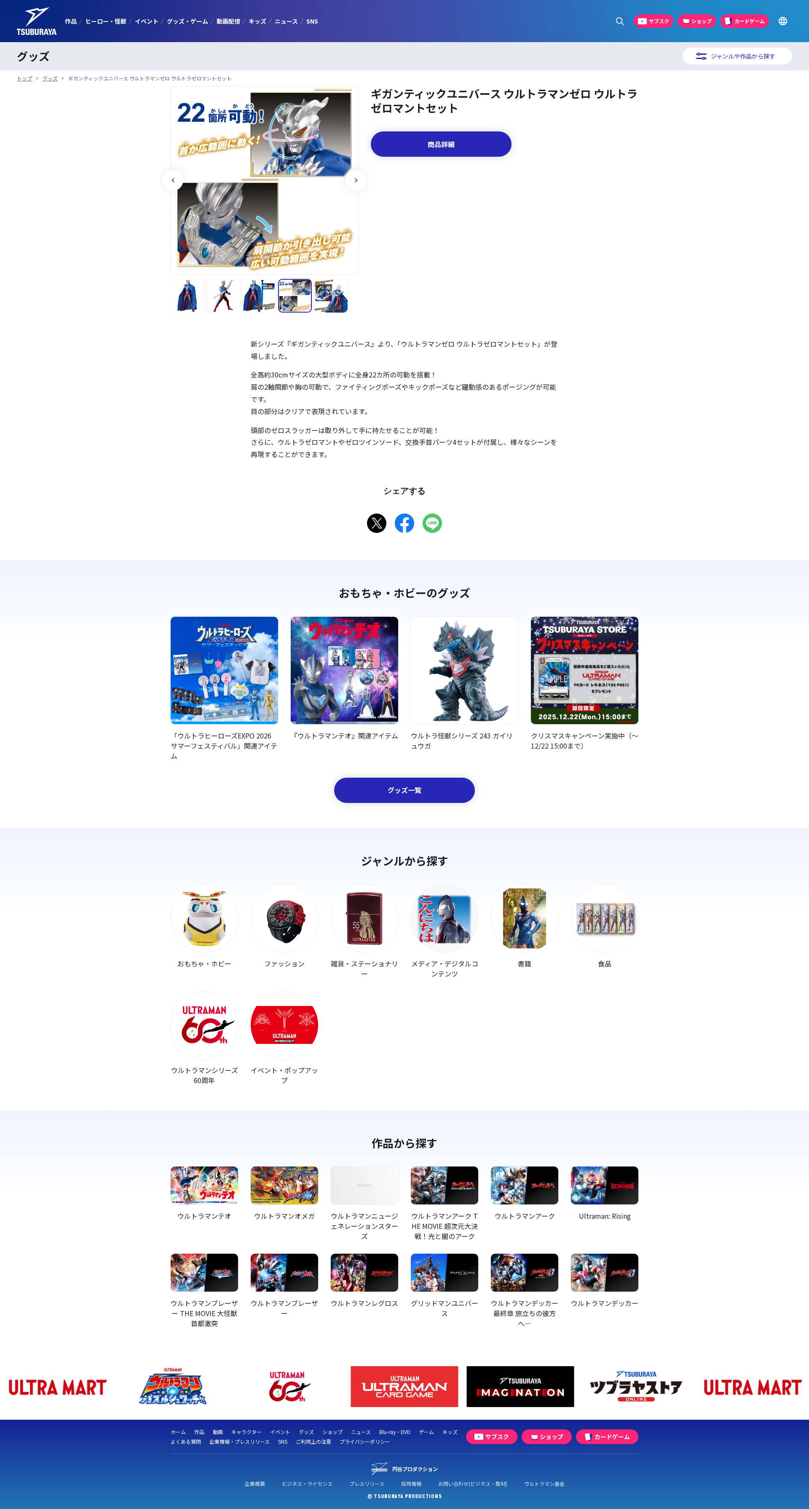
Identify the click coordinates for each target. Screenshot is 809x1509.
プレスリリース (366, 1483)
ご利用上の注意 (313, 1441)
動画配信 (228, 21)
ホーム (178, 1431)
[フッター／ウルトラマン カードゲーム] (404, 1386)
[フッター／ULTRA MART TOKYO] (57, 1386)
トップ (24, 78)
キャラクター (246, 1431)
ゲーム (426, 1431)
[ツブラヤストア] (636, 1386)
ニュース (286, 21)
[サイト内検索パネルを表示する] (620, 21)
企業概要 (255, 1483)
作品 (71, 21)
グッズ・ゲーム (187, 21)
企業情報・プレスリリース (239, 1441)
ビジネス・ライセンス (307, 1483)
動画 (218, 1431)
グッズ (50, 78)
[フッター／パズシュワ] (173, 1386)
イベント (146, 21)
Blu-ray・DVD (394, 1431)
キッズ (257, 21)
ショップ (332, 1431)
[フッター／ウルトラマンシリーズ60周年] (289, 1386)
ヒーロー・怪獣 (105, 21)
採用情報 (411, 1483)
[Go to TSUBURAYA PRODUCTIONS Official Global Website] (782, 21)
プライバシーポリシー (365, 1441)
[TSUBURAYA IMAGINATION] (520, 1386)
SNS (312, 21)
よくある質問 (186, 1441)
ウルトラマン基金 (544, 1483)
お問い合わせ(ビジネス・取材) (472, 1483)
